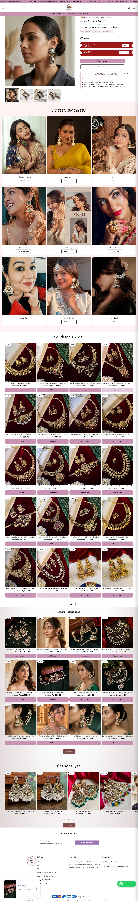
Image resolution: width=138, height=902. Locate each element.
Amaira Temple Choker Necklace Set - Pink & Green (20, 537)
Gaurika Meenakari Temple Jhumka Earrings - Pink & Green (117, 588)
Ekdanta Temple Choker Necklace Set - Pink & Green (85, 486)
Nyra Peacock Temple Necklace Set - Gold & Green (53, 486)
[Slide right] (73, 819)
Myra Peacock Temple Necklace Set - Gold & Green (85, 537)
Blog (39, 869)
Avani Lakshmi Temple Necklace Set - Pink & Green (20, 588)
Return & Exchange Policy (46, 876)
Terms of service (82, 901)
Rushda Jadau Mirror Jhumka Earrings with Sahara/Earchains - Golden (85, 693)
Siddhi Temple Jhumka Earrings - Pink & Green (85, 588)
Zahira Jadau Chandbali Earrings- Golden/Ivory (20, 811)
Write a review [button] (87, 842)
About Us (40, 862)
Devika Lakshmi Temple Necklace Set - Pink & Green (21, 486)
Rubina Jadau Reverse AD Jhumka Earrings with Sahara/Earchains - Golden (53, 736)
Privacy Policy (42, 883)
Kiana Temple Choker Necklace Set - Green (117, 537)
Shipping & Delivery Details (47, 873)
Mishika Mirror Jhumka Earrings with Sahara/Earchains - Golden (53, 693)
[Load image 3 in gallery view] (40, 95)
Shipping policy (93, 901)
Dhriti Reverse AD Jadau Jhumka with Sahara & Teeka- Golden (20, 693)
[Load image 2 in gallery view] (26, 95)
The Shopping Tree (37, 901)
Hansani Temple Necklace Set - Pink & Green (53, 383)
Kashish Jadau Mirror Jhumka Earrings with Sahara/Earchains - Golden (20, 736)
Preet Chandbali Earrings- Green (83, 811)
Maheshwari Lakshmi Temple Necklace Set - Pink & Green (85, 435)
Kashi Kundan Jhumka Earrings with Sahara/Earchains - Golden (117, 736)
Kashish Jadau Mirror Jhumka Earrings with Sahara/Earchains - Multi (85, 736)
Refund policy (61, 901)
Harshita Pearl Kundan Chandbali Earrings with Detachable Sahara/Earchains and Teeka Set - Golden (21, 649)
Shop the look (23, 181)
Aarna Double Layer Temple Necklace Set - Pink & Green (53, 588)
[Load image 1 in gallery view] (12, 95)
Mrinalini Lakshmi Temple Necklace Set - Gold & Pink (53, 434)
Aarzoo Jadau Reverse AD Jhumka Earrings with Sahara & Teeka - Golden (85, 649)
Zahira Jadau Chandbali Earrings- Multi (52, 811)
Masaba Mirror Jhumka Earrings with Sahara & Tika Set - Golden (117, 693)
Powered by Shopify (49, 901)
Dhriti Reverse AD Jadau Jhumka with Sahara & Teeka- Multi (52, 649)
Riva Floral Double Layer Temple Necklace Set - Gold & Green (117, 486)
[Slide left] (64, 819)
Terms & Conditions (44, 880)
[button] (3, 7)
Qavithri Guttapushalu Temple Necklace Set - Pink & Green (85, 383)
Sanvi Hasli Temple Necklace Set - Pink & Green (52, 537)
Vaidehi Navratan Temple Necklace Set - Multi (117, 434)
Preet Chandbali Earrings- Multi (115, 811)
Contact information (105, 901)
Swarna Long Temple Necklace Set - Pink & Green (117, 383)
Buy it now (102, 67)
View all (69, 604)
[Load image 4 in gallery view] (54, 95)
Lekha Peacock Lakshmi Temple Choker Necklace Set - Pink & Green (20, 435)
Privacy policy (71, 901)
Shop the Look (23, 251)
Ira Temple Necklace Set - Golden (20, 383)
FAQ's (39, 865)
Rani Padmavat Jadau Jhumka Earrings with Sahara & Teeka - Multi (117, 649)
